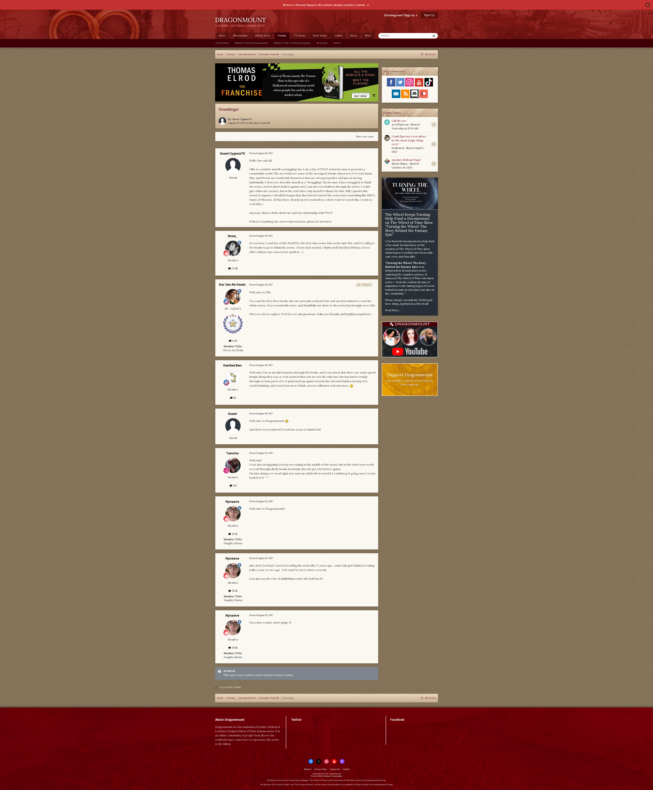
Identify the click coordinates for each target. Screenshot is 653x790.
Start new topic (365, 136)
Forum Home (222, 43)
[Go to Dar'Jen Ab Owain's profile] (233, 296)
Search (336, 43)
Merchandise (240, 35)
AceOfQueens (400, 124)
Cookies (346, 769)
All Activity (322, 43)
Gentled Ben (232, 365)
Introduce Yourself (259, 122)
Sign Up (429, 15)
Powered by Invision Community (326, 776)
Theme (307, 769)
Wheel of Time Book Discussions (251, 43)
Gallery (338, 35)
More (368, 35)
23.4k (234, 268)
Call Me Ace (399, 120)
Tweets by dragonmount (306, 725)
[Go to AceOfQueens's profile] (387, 122)
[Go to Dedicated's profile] (387, 138)
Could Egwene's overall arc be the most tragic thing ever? (409, 140)
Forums (282, 35)
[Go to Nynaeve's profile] (233, 513)
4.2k (234, 340)
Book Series (320, 35)
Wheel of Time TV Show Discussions (292, 43)
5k (234, 397)
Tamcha (232, 453)
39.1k (234, 534)
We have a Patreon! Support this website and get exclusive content (324, 4)
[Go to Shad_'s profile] (233, 248)
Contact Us (335, 769)
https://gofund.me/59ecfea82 (410, 303)
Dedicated (398, 148)
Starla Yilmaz (400, 163)
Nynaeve (232, 501)
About (353, 35)
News (222, 35)
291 (234, 485)
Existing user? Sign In (400, 15)
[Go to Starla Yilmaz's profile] (387, 161)
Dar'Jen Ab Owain (232, 284)
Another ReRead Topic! (406, 160)
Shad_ (232, 236)
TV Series (299, 35)
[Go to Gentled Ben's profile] (233, 377)
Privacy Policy (320, 769)
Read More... (393, 310)
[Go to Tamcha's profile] (233, 465)
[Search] (434, 35)
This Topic (420, 35)
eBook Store (262, 35)
